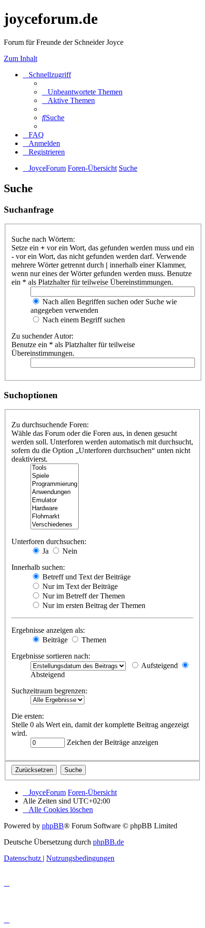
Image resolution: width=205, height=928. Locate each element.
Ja (45, 551)
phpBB (53, 826)
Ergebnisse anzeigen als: (48, 630)
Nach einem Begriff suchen (83, 320)
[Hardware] (54, 509)
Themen (93, 640)
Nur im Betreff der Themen (83, 596)
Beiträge (54, 640)
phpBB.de (108, 842)
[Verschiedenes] (54, 525)
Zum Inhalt (20, 58)
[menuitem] (82, 92)
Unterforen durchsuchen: (48, 541)
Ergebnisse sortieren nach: (50, 656)
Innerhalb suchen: (38, 567)
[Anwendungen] (54, 492)
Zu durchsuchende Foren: (50, 425)
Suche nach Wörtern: (43, 239)
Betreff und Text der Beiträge (86, 577)
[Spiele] (54, 476)
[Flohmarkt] (54, 517)
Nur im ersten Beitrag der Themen (93, 605)
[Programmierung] (54, 484)
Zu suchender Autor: (42, 336)
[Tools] (54, 468)
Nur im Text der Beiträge (79, 586)
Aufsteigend (159, 665)
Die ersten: (27, 716)
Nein (69, 551)
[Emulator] (54, 500)
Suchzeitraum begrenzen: (49, 691)
